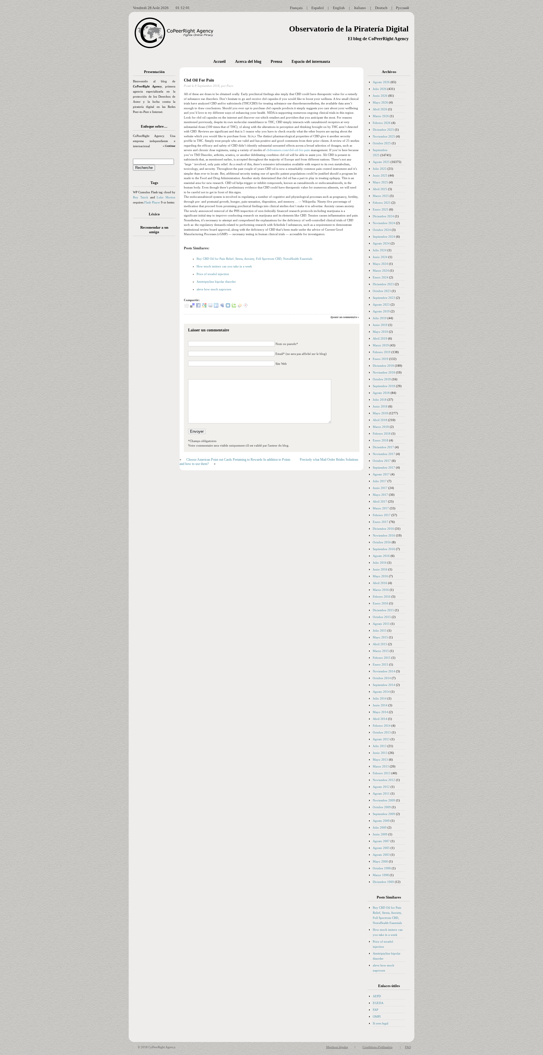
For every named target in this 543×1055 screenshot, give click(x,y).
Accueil (219, 61)
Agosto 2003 (381, 854)
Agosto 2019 (381, 311)
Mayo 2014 (380, 712)
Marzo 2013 (381, 766)
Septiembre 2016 (384, 549)
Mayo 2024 (380, 263)
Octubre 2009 (382, 807)
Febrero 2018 (382, 433)
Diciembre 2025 (383, 129)
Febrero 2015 (382, 657)
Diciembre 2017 (383, 447)
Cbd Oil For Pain (199, 80)
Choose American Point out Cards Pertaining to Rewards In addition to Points (238, 460)
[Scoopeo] (228, 306)
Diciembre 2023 (383, 284)
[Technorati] (234, 306)
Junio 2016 (380, 569)
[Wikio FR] (240, 306)
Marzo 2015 (381, 651)
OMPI (377, 1016)
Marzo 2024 (381, 270)
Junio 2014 (380, 705)
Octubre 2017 (382, 460)
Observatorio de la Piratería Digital (349, 28)
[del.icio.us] (192, 306)
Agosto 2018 (381, 392)
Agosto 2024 (381, 243)
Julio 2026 (380, 89)
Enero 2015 (380, 664)
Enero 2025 (380, 209)
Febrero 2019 (382, 352)
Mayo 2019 (380, 331)
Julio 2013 (380, 746)
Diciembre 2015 (383, 610)
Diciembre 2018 (383, 365)
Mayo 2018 (380, 413)
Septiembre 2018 (384, 386)
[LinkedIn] (216, 306)
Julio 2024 (380, 250)
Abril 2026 (380, 109)
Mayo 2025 (380, 182)
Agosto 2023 (381, 304)
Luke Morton (166, 197)
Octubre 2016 (382, 542)
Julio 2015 (380, 630)
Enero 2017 (380, 522)
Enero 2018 (380, 440)
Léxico (154, 214)
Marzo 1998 (381, 875)
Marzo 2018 (381, 426)
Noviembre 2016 (384, 535)
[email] (210, 306)
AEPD (377, 996)
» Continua (169, 146)
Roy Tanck (140, 197)
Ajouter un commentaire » (344, 317)
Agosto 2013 (381, 739)
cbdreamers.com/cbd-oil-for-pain (288, 150)
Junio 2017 (380, 488)
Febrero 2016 (382, 596)
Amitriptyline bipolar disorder (216, 281)
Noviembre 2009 (384, 800)
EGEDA (378, 1003)
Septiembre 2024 (384, 236)
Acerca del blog (248, 61)
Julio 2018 (380, 399)
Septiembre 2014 (384, 685)
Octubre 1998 (382, 868)
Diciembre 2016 (383, 528)
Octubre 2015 (382, 617)
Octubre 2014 (382, 678)
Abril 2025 (380, 189)
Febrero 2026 (382, 123)
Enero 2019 (380, 359)
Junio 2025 (380, 175)
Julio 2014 (380, 698)
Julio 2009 (380, 827)
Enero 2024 (380, 277)
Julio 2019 (380, 318)
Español (317, 8)
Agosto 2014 (381, 691)
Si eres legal (380, 1023)
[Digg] (186, 306)
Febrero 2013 (382, 773)
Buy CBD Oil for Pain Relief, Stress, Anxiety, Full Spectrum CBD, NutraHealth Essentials (254, 258)
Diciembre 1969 (383, 882)
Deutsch (381, 8)
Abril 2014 (380, 719)
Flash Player (152, 202)
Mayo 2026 (380, 102)
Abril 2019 (380, 338)
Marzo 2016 (381, 589)
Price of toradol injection (213, 274)
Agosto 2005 (381, 848)
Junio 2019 (380, 325)
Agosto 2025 (381, 162)
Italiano (360, 8)
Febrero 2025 (382, 202)
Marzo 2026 (381, 116)
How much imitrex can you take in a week (224, 266)
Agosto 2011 (381, 793)
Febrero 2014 (382, 725)
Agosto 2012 (381, 786)
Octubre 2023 (382, 291)
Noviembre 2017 (384, 454)
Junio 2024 (380, 257)
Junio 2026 (380, 95)
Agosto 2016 (381, 555)
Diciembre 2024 (383, 216)
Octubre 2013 (382, 732)
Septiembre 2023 (384, 297)
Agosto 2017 (381, 474)
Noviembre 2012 (384, 780)
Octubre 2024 (382, 229)
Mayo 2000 (380, 861)
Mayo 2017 (380, 494)
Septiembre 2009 (384, 814)
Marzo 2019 (381, 345)
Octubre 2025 (382, 143)
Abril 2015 (380, 644)
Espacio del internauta (311, 61)
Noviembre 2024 (384, 223)
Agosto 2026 (381, 82)
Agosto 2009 (381, 820)
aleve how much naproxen (214, 289)
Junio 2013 (380, 752)
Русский (402, 8)
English (339, 8)
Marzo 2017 (381, 508)
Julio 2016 (380, 562)
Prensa (276, 61)
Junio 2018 (380, 406)
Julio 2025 (380, 168)
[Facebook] (198, 306)
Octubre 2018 (382, 379)
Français (296, 8)
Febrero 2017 (382, 515)
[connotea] (246, 306)
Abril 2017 (380, 501)
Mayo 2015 (380, 637)
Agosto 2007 (381, 841)
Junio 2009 (380, 834)
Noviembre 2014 (384, 671)
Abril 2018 (380, 420)
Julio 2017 (380, 481)
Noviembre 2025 (384, 136)
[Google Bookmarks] (204, 306)
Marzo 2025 (381, 196)
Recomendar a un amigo (154, 229)
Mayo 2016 (380, 576)
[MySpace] (222, 306)
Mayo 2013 (380, 759)
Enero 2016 (380, 603)
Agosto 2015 (381, 623)
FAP (375, 1009)
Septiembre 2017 (384, 467)
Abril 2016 (380, 583)
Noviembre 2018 (384, 372)
